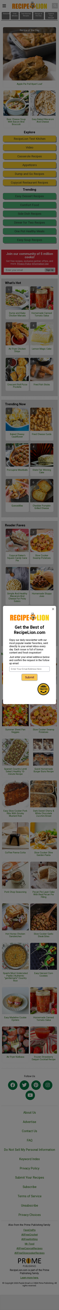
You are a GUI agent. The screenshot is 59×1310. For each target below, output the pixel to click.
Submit (29, 677)
